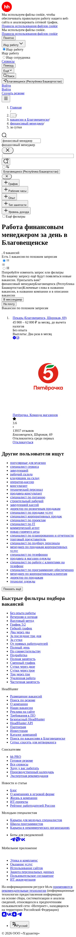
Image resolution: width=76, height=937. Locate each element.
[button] (6, 85)
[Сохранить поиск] (6, 161)
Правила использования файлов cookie (30, 33)
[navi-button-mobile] (6, 98)
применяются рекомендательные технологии (37, 888)
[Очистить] (8, 150)
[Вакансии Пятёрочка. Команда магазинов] (42, 376)
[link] (9, 75)
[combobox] (21, 141)
